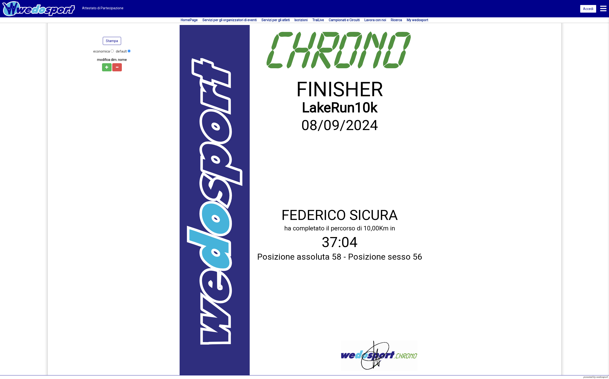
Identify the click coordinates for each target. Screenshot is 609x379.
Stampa (112, 41)
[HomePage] (38, 8)
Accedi (588, 9)
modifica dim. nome (112, 60)
